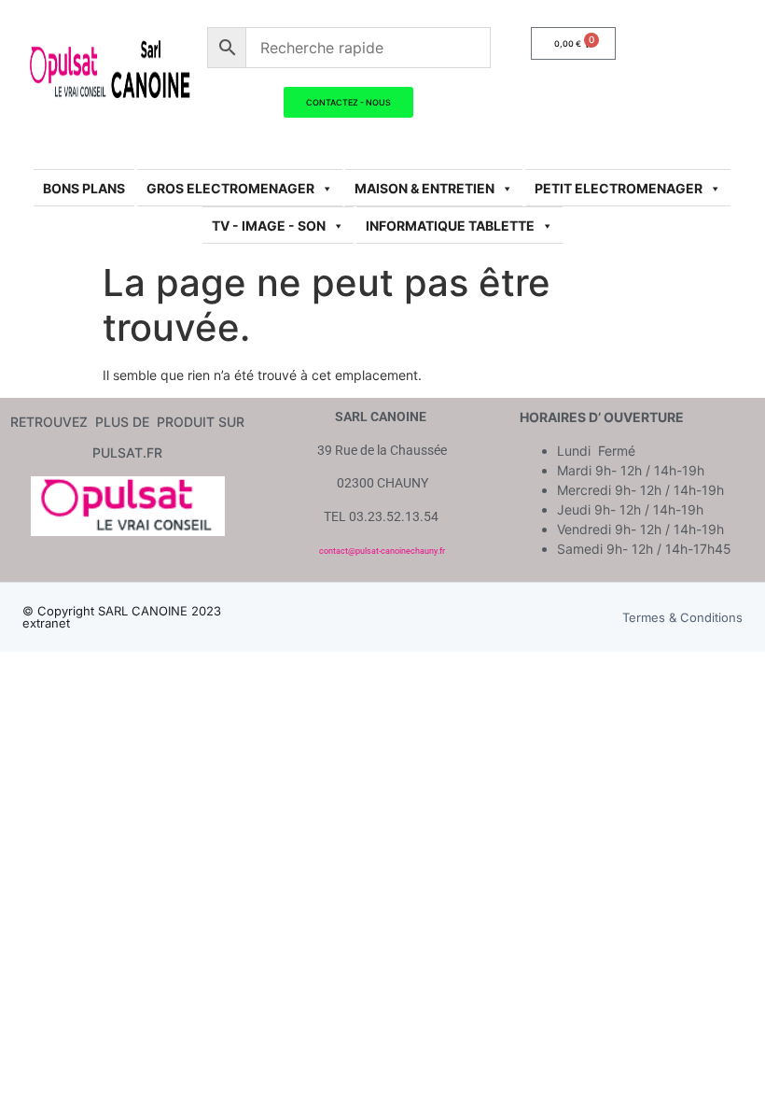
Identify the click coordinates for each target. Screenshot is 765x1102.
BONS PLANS (84, 188)
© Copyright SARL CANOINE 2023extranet (121, 616)
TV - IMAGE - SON (269, 225)
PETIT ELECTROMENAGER (618, 188)
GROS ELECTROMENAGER (230, 188)
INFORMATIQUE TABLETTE (450, 225)
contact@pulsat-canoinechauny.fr (382, 551)
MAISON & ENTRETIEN (424, 188)
